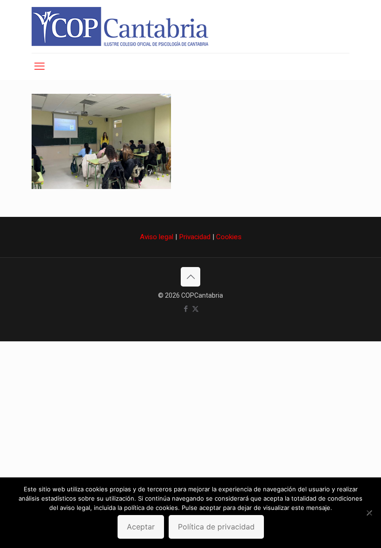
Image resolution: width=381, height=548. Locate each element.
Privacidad (194, 237)
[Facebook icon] (185, 309)
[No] (369, 512)
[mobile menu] (39, 66)
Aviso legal (156, 237)
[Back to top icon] (190, 277)
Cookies (229, 237)
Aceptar (141, 526)
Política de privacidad (216, 526)
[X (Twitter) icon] (195, 309)
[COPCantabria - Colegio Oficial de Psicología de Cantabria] (120, 26)
